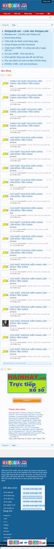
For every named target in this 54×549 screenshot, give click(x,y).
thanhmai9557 (22, 88)
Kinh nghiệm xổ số (9, 505)
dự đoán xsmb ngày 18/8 (32, 510)
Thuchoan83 (35, 427)
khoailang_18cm (30, 425)
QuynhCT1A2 (40, 433)
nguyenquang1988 (24, 433)
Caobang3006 (22, 424)
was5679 (11, 414)
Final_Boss (39, 414)
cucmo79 (29, 431)
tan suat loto (7, 534)
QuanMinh (12, 416)
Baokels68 (39, 429)
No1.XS (11, 431)
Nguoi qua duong (14, 412)
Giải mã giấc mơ (9, 508)
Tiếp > (9, 75)
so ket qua (7, 537)
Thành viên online (17, 409)
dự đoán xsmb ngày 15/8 (32, 501)
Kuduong (38, 424)
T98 (16, 414)
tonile (39, 422)
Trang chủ (6, 13)
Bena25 (33, 429)
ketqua (6, 528)
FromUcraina (22, 414)
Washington (26, 429)
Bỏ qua (46, 538)
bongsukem (31, 414)
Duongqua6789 (27, 420)
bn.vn (22, 427)
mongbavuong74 (14, 427)
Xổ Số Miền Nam (15, 90)
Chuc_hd (27, 427)
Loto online (40, 13)
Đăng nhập (46, 1)
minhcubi (37, 412)
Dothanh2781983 (23, 418)
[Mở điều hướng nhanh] (52, 25)
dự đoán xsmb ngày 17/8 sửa (34, 506)
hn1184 (39, 416)
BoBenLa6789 (13, 433)
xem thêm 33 (14, 436)
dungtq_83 (30, 412)
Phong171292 (13, 424)
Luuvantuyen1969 (21, 416)
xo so (5, 522)
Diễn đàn (17, 13)
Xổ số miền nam (9, 499)
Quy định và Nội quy (47, 544)
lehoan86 (11, 429)
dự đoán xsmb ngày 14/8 (32, 497)
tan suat (6, 531)
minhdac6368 (36, 420)
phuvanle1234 (13, 418)
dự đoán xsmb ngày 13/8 (32, 493)
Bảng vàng (28, 13)
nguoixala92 (20, 425)
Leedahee (18, 429)
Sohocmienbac (37, 431)
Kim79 (33, 433)
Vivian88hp (12, 425)
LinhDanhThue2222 (15, 420)
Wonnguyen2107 (19, 431)
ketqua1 (6, 525)
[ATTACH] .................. (17, 171)
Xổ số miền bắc (8, 492)
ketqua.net (7, 515)
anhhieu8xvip (32, 416)
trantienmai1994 (22, 435)
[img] (11, 86)
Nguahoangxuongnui (15, 422)
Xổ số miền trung (9, 495)
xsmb (5, 518)
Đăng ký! (27, 400)
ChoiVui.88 (31, 424)
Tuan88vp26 (13, 435)
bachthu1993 (32, 435)
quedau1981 (22, 328)
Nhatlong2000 (34, 418)
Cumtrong (23, 412)
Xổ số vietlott (8, 502)
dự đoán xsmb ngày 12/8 (32, 489)
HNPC (25, 422)
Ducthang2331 (32, 422)
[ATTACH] (13, 128)
